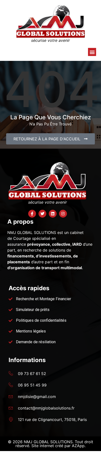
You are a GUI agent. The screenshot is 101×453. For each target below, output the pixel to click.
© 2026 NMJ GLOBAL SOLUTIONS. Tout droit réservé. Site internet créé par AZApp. (50, 443)
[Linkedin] (53, 214)
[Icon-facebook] (32, 214)
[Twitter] (42, 214)
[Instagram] (63, 214)
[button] (92, 52)
